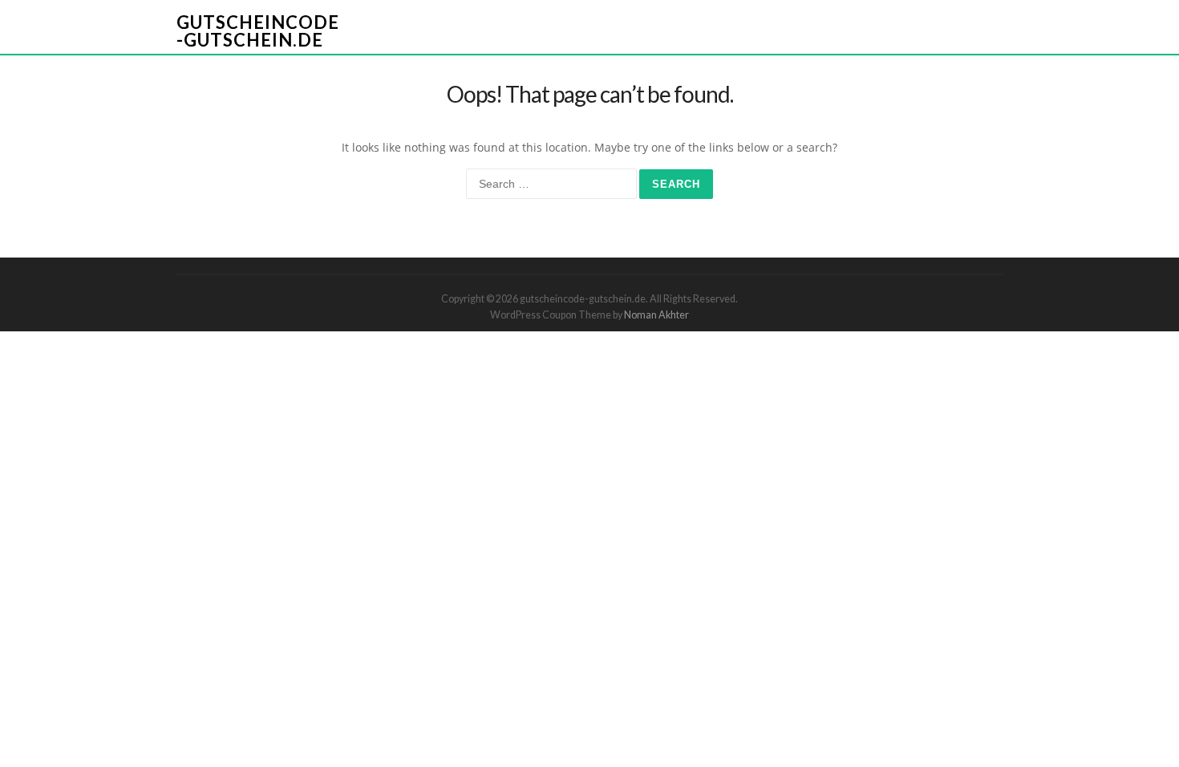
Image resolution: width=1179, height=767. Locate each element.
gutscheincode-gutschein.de (257, 31)
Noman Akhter (656, 315)
